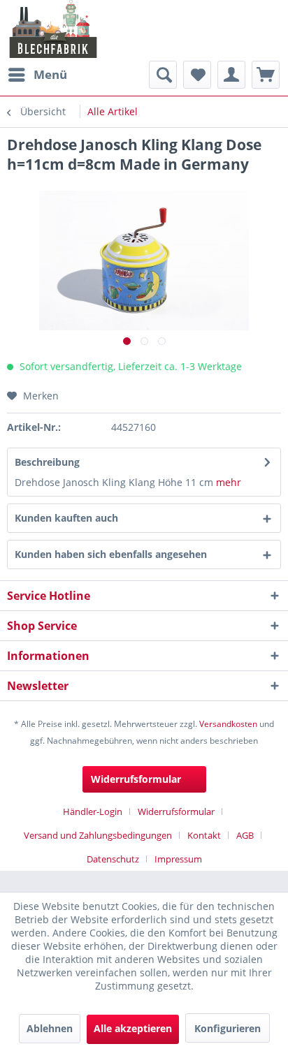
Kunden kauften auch (66, 517)
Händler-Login (92, 811)
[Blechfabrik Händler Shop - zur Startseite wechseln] (53, 29)
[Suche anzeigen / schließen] (163, 75)
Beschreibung (47, 462)
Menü (50, 74)
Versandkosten (228, 724)
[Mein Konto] (231, 75)
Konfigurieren (227, 1028)
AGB (245, 835)
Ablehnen (50, 1028)
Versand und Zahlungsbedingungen (98, 835)
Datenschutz (113, 859)
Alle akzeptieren (133, 1028)
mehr (227, 482)
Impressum (178, 859)
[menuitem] (37, 75)
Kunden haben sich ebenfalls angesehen (111, 554)
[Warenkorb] (266, 75)
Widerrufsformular (136, 779)
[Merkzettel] (197, 75)
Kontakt (204, 835)
